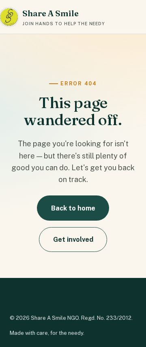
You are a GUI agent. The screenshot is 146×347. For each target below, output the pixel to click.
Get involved (73, 239)
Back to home (73, 208)
